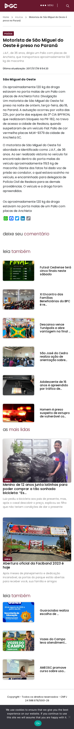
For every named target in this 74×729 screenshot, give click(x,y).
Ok (38, 723)
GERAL (7, 480)
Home (6, 17)
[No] (69, 717)
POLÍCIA (19, 17)
